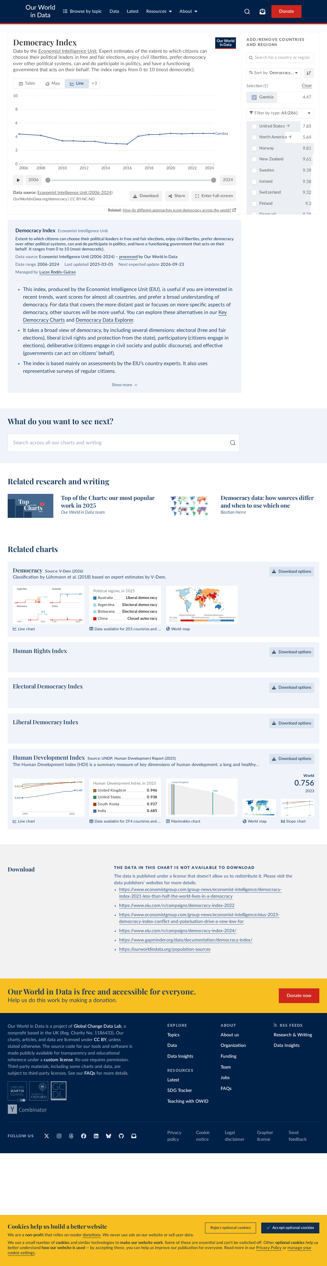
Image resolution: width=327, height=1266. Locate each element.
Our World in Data (40, 11)
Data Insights (180, 1077)
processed (128, 257)
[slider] (48, 180)
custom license (58, 1080)
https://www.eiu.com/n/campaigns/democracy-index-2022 (176, 926)
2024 (228, 180)
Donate (286, 11)
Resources (156, 11)
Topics (173, 1055)
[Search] (247, 11)
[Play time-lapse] (18, 180)
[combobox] (247, 11)
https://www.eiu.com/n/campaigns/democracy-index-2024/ (177, 951)
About (185, 11)
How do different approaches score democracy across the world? (177, 210)
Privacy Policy (269, 1248)
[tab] (27, 83)
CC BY (100, 1060)
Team (226, 1088)
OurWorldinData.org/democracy (40, 199)
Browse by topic (86, 11)
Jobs (225, 1098)
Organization (233, 1066)
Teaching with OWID (188, 1122)
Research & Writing (293, 1055)
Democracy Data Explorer (104, 320)
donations (92, 1235)
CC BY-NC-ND (82, 199)
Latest (133, 11)
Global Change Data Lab (97, 1047)
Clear (307, 86)
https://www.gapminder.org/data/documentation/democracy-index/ (185, 960)
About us (230, 1055)
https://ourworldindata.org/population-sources (164, 970)
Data (114, 11)
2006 (33, 180)
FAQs (89, 1094)
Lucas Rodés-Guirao (57, 272)
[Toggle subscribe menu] (262, 11)
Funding (228, 1077)
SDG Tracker (179, 1111)
